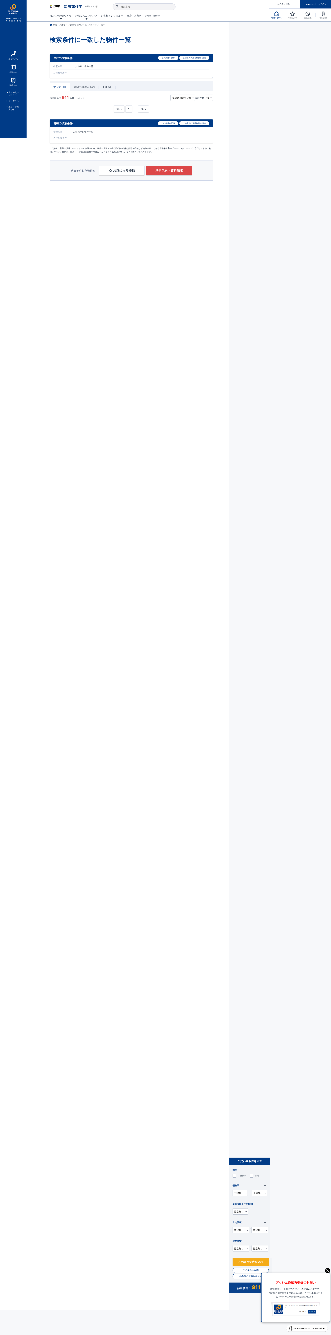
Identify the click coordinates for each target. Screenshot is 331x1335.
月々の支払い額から (13, 93)
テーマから (13, 101)
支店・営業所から (13, 108)
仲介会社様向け (284, 4)
